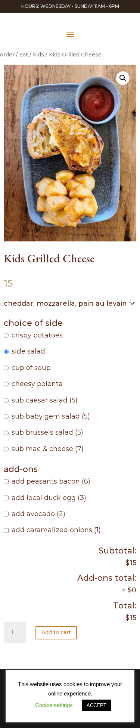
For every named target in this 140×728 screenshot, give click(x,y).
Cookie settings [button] (54, 705)
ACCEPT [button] (96, 705)
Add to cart (56, 632)
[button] (123, 78)
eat (23, 54)
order (7, 54)
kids (38, 54)
